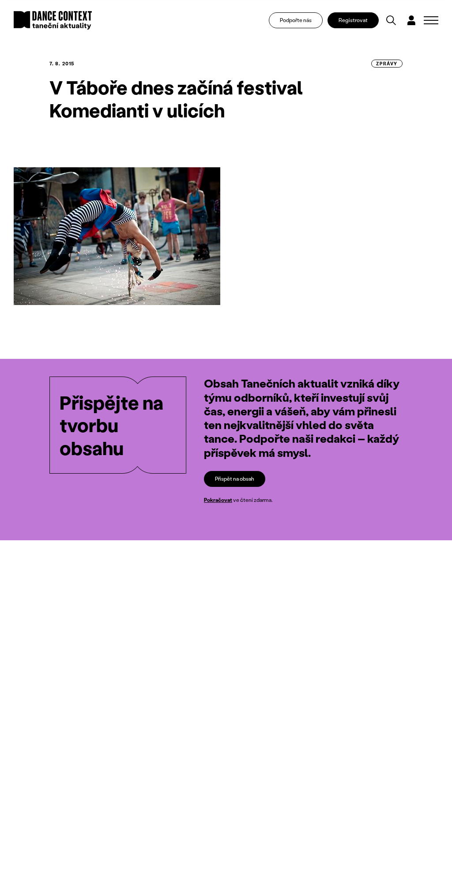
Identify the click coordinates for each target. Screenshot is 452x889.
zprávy (387, 63)
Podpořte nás (296, 20)
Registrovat (353, 20)
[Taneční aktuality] (53, 20)
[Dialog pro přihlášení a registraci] (411, 20)
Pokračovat (218, 500)
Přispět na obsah (234, 478)
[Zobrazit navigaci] (431, 20)
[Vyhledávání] (391, 20)
